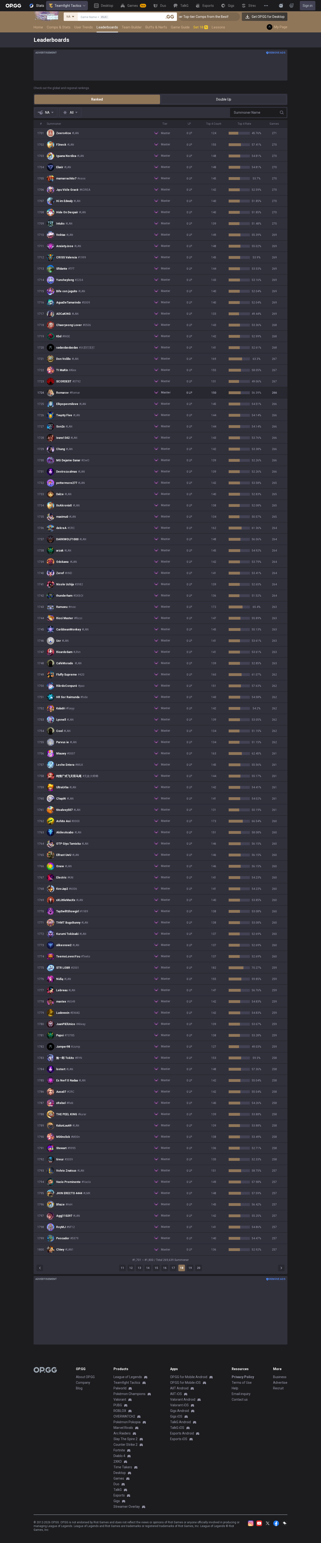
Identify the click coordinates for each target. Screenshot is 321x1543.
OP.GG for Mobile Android (188, 1377)
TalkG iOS (177, 1428)
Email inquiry (241, 1394)
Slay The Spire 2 (125, 1439)
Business (279, 1377)
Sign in (308, 6)
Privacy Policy (243, 1377)
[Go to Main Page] (13, 5)
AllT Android (179, 1388)
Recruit (278, 1388)
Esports (119, 1495)
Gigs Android (179, 1411)
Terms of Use (242, 1382)
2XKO (118, 1461)
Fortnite (119, 1450)
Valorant (120, 1399)
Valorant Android (182, 1399)
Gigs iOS (176, 1416)
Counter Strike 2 (125, 1444)
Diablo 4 (119, 1456)
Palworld (120, 1388)
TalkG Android (180, 1422)
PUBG (118, 1405)
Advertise (280, 1382)
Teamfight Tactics (68, 6)
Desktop (120, 1473)
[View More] (266, 5)
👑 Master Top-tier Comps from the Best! (180, 17)
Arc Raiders (122, 1433)
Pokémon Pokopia (127, 1422)
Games (119, 1478)
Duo (116, 1484)
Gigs (117, 1501)
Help (235, 1388)
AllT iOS (176, 1394)
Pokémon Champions (129, 1394)
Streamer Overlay (127, 1506)
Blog (79, 1388)
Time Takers (123, 1467)
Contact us (240, 1399)
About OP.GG (85, 1377)
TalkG (118, 1490)
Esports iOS (178, 1439)
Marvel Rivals (123, 1428)
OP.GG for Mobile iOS (185, 1382)
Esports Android (182, 1433)
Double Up (223, 99)
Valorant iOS (179, 1405)
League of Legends (128, 1377)
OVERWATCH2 (124, 1416)
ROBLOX (120, 1411)
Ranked (97, 99)
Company (83, 1382)
